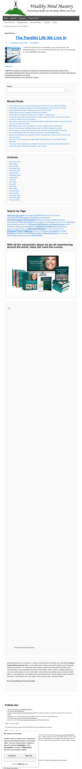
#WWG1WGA (37, 236)
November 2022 (14, 162)
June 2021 (12, 182)
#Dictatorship (34, 70)
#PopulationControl (61, 226)
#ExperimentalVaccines (39, 222)
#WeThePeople (71, 73)
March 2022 (13, 164)
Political (55, 22)
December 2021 (14, 168)
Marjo (26, 42)
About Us (13, 18)
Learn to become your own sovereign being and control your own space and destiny (37, 106)
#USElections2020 (35, 233)
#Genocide (71, 222)
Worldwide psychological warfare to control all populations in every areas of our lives (37, 108)
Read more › (9, 66)
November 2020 (14, 197)
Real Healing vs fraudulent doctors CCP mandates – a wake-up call (32, 115)
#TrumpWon (62, 73)
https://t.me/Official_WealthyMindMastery (23, 713)
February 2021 (14, 191)
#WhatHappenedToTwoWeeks (14, 75)
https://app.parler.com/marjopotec (28, 720)
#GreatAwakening (12, 224)
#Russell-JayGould (51, 229)
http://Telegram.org (52, 716)
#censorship (28, 215)
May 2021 (12, 184)
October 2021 (14, 173)
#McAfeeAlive (11, 226)
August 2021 (13, 177)
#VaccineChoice (50, 233)
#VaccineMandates (63, 233)
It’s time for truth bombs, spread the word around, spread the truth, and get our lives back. (39, 117)
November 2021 (14, 171)
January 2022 (14, 166)
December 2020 (14, 195)
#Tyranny (11, 233)
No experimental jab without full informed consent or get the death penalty (34, 132)
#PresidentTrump (22, 229)
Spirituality (47, 22)
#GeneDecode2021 (61, 222)
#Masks (28, 73)
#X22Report (26, 75)
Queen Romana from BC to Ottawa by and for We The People (30, 110)
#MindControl (20, 226)
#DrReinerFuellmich (59, 220)
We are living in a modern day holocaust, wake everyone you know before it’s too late (38, 130)
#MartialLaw (67, 224)
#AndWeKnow (17, 70)
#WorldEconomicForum (24, 235)
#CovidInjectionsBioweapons (18, 218)
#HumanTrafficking (37, 224)
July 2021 (12, 179)
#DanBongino (26, 70)
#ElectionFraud (64, 70)
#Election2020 (55, 70)
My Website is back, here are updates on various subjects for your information (35, 126)
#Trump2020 (54, 73)
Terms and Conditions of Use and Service (56, 760)
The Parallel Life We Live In (41, 37)
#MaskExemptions (19, 73)
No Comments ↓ (34, 42)
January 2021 (14, 193)
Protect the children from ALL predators (22, 119)
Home (6, 18)
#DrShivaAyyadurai (13, 222)
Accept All (20, 760)
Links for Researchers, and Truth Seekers (16, 26)
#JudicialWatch (9, 73)
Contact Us (22, 18)
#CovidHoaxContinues (53, 215)
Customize (12, 756)
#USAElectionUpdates (22, 233)
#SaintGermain (60, 229)
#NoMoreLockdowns (45, 227)
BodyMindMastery (22, 22)
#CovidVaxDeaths (44, 218)
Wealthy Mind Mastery (12, 768)
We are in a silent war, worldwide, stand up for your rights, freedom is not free (35, 128)
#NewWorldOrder (30, 226)
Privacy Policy (33, 18)
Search (9, 86)
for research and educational (61, 735)
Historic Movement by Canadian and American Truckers (28, 112)
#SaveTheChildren (9, 22)
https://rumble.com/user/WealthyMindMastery (26, 718)
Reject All (28, 756)
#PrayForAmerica (45, 73)
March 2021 (13, 188)
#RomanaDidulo (37, 229)
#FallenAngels (51, 222)
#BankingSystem (15, 215)
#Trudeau (44, 231)
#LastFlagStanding (55, 224)
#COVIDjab (34, 218)
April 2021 (12, 186)
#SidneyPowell (37, 231)
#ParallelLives (35, 73)
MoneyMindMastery (36, 22)
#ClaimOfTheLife (39, 215)
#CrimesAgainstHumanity (21, 220)
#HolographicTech (23, 224)
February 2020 (14, 200)
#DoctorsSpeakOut (44, 70)
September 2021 (15, 175)
